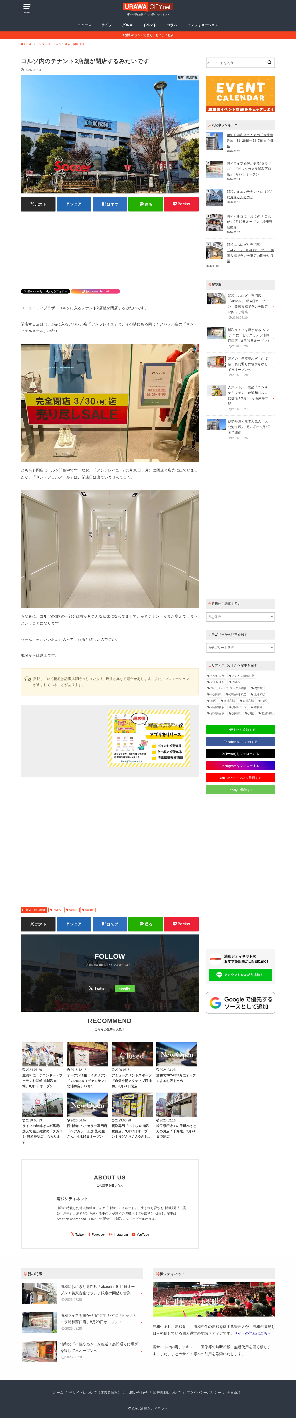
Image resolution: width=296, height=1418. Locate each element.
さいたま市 (217, 675)
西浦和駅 (267, 713)
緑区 (251, 713)
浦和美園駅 (217, 713)
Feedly (124, 988)
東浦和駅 (248, 700)
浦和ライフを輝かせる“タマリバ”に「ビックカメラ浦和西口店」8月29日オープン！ (249, 169)
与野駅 (258, 688)
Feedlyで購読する (241, 790)
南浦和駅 (229, 700)
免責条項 (234, 1392)
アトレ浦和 (217, 682)
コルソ (57, 910)
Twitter (100, 988)
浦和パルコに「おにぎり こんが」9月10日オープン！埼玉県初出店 (249, 221)
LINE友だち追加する (241, 730)
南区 (213, 700)
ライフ (107, 25)
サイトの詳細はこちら (252, 1333)
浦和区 (73, 910)
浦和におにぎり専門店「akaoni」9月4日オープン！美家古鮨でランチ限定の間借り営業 (250, 253)
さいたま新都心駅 (243, 675)
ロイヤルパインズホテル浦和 (228, 688)
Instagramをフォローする (240, 766)
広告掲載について (167, 1392)
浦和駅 (89, 910)
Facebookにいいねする (241, 742)
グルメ (127, 25)
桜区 (264, 700)
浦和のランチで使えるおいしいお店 (149, 35)
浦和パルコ (239, 707)
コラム (172, 25)
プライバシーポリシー (203, 1392)
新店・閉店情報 (36, 910)
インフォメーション (203, 25)
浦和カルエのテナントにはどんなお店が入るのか (250, 194)
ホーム (58, 1392)
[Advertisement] (110, 247)
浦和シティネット (154, 1408)
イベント (150, 25)
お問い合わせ (137, 1392)
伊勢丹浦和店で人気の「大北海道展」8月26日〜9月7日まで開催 (250, 140)
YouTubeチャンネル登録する (240, 778)
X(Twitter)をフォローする (240, 754)
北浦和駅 (259, 694)
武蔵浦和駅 (217, 707)
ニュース (84, 25)
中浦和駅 (216, 694)
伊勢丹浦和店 (237, 694)
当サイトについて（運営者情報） (95, 1392)
